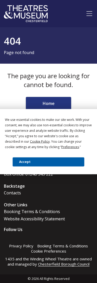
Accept (25, 162)
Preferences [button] (70, 146)
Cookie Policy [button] (40, 141)
